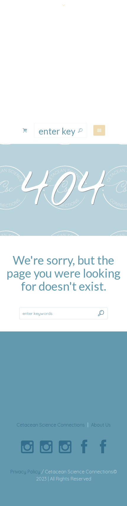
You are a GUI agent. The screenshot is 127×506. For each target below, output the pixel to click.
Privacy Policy (25, 472)
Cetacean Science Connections (51, 424)
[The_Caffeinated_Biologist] (65, 447)
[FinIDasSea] (46, 447)
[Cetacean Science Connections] (63, 66)
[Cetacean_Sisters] (27, 447)
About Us (101, 424)
